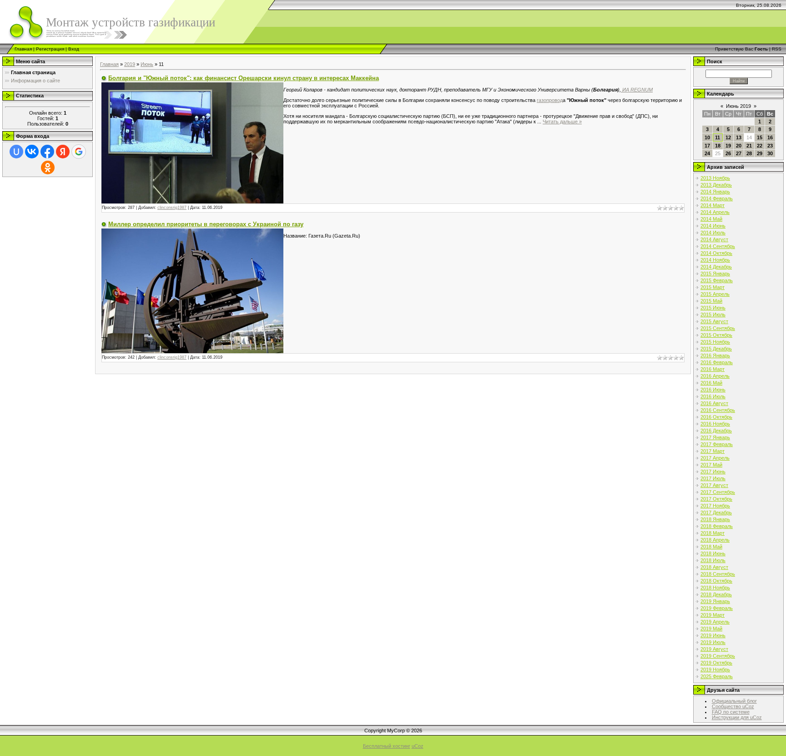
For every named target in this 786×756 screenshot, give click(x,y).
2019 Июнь (713, 635)
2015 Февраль (716, 280)
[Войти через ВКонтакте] (32, 151)
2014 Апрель (715, 212)
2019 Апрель (715, 621)
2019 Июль (713, 642)
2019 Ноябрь (715, 669)
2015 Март (712, 287)
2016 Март (712, 369)
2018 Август (714, 567)
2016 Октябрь (716, 417)
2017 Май (711, 464)
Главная (23, 48)
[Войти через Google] (78, 151)
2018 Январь (715, 519)
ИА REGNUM (637, 89)
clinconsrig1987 (171, 207)
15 (759, 137)
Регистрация (50, 48)
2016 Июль (713, 396)
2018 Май (711, 546)
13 (738, 137)
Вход (73, 48)
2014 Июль (713, 232)
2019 (129, 64)
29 (759, 153)
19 (728, 145)
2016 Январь (715, 355)
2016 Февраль (716, 362)
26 (728, 153)
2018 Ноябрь (715, 587)
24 (707, 153)
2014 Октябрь (716, 253)
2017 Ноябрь (715, 505)
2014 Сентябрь (717, 246)
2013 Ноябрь (715, 178)
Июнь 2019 (738, 106)
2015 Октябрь (716, 335)
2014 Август (714, 239)
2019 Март (712, 615)
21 (749, 145)
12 (728, 137)
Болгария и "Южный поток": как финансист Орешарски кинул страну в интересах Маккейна (243, 78)
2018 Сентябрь (717, 574)
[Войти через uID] (16, 151)
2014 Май (711, 219)
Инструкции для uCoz (737, 717)
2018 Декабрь (716, 594)
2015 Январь (715, 273)
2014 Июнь (713, 225)
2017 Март (712, 451)
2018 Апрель (715, 540)
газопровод (550, 100)
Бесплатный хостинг (386, 746)
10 (707, 137)
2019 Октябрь (716, 662)
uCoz (417, 746)
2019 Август (714, 649)
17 (707, 145)
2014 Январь (715, 191)
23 (770, 145)
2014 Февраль (716, 198)
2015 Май (711, 301)
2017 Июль (713, 478)
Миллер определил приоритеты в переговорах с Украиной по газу (205, 224)
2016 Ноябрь (715, 423)
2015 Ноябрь (715, 342)
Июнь (147, 64)
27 (738, 153)
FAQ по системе (731, 712)
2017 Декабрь (716, 512)
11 (717, 137)
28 (749, 153)
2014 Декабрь (716, 266)
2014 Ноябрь (715, 260)
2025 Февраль (716, 676)
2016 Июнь (713, 389)
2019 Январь (715, 601)
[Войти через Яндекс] (63, 151)
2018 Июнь (713, 553)
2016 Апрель (715, 376)
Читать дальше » (562, 121)
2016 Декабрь (716, 430)
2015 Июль (713, 314)
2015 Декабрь (716, 348)
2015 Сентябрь (717, 328)
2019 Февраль (716, 608)
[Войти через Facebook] (47, 151)
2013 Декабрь (716, 185)
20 (738, 145)
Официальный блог (734, 701)
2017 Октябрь (716, 499)
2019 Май (711, 628)
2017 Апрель (715, 458)
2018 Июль (713, 560)
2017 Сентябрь (717, 492)
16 (770, 137)
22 (759, 145)
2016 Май (711, 383)
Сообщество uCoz (733, 706)
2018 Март (712, 533)
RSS (776, 48)
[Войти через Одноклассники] (48, 167)
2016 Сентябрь (717, 410)
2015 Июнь (713, 307)
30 (770, 153)
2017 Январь (715, 437)
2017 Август (714, 485)
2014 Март (712, 205)
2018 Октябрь (716, 580)
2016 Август (714, 403)
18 (717, 145)
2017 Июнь (713, 471)
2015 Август (714, 321)
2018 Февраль (716, 526)
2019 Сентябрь (717, 656)
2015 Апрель (715, 294)
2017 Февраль (716, 444)
